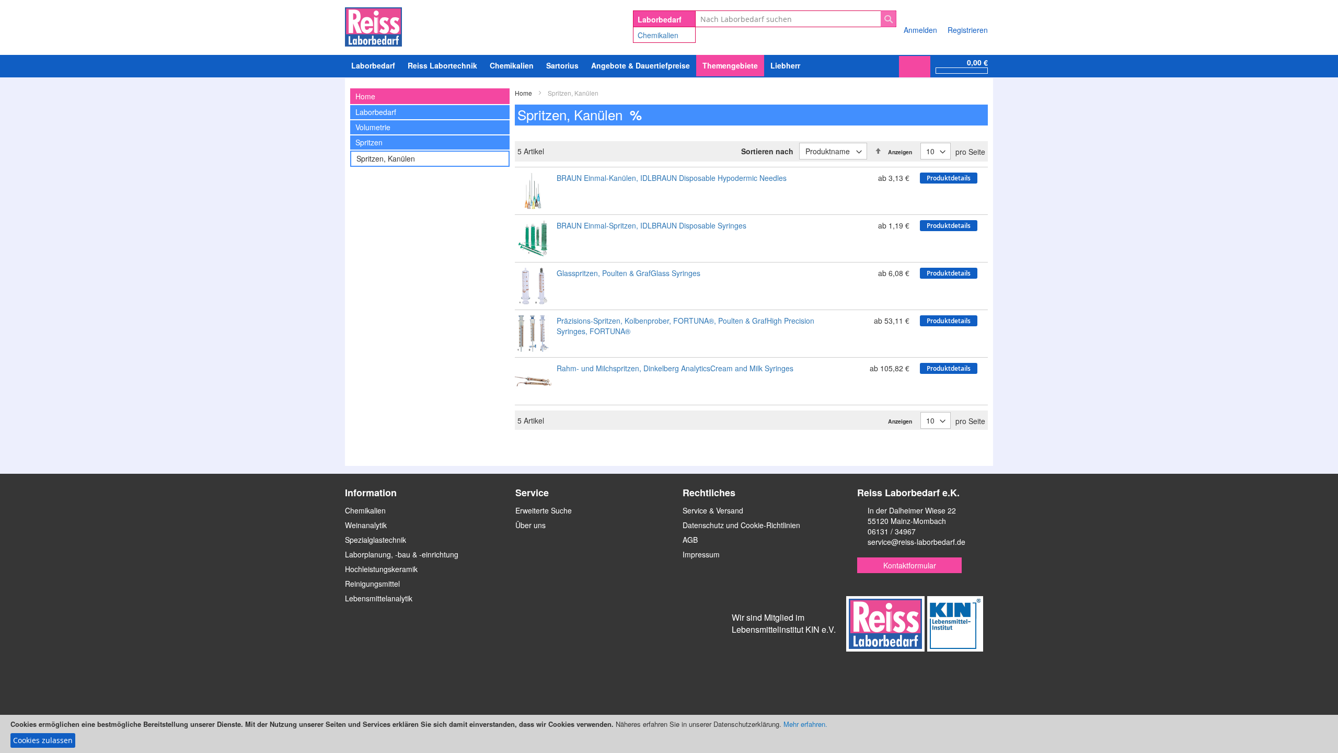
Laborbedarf (375, 112)
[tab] (430, 96)
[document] (669, 734)
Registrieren (968, 30)
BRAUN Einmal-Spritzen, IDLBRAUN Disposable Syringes (651, 225)
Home (524, 92)
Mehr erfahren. (805, 724)
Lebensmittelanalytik (378, 598)
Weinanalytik (366, 525)
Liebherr (785, 65)
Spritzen (369, 142)
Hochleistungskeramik (381, 569)
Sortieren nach (767, 151)
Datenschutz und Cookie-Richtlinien (741, 525)
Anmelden (920, 30)
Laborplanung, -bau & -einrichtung (401, 554)
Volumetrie (372, 127)
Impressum (701, 554)
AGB (690, 539)
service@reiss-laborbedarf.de (916, 542)
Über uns (530, 525)
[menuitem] (511, 65)
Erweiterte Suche (543, 510)
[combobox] (795, 18)
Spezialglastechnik (375, 539)
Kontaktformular (909, 565)
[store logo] (373, 25)
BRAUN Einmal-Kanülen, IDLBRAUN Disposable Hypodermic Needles (672, 178)
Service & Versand (713, 510)
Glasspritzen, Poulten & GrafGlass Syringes (628, 273)
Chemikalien (658, 35)
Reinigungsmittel (372, 583)
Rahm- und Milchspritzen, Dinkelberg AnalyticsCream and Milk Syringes (675, 368)
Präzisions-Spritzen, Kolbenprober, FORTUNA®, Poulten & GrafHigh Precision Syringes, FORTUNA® (685, 325)
